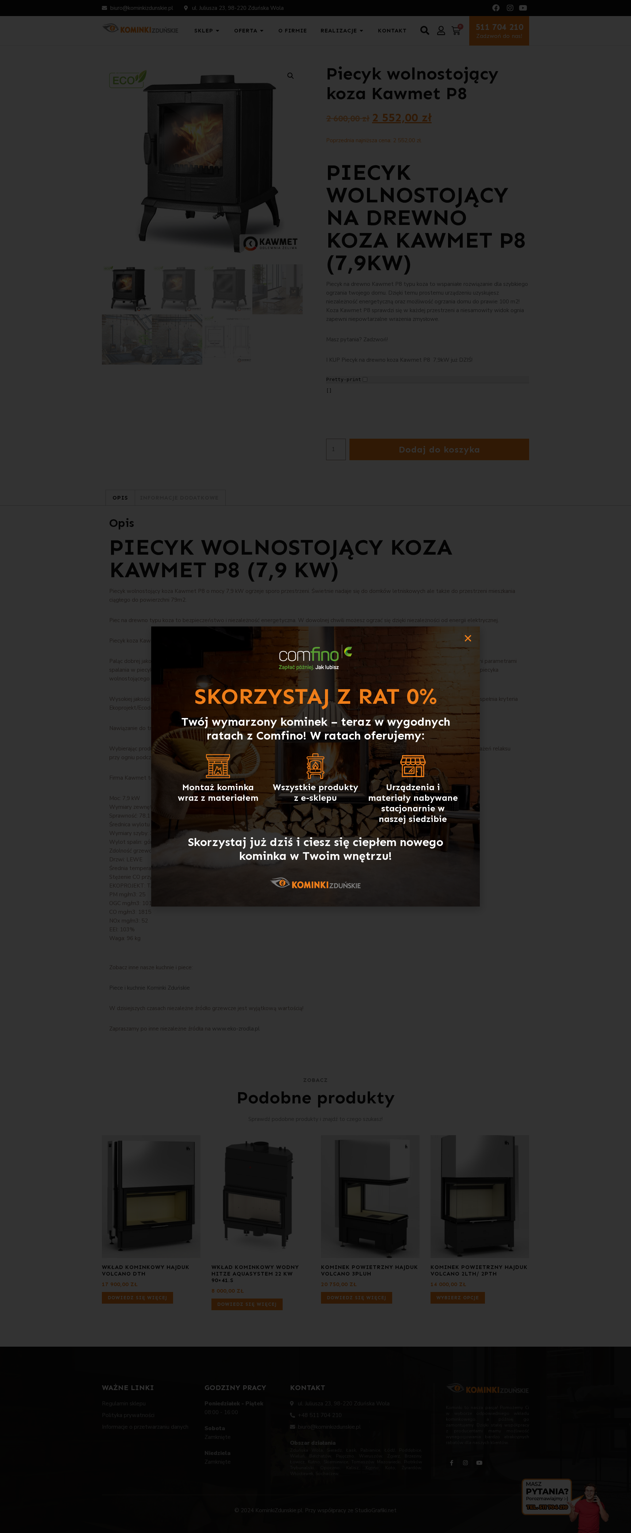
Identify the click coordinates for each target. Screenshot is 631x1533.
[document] (315, 766)
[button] (468, 638)
